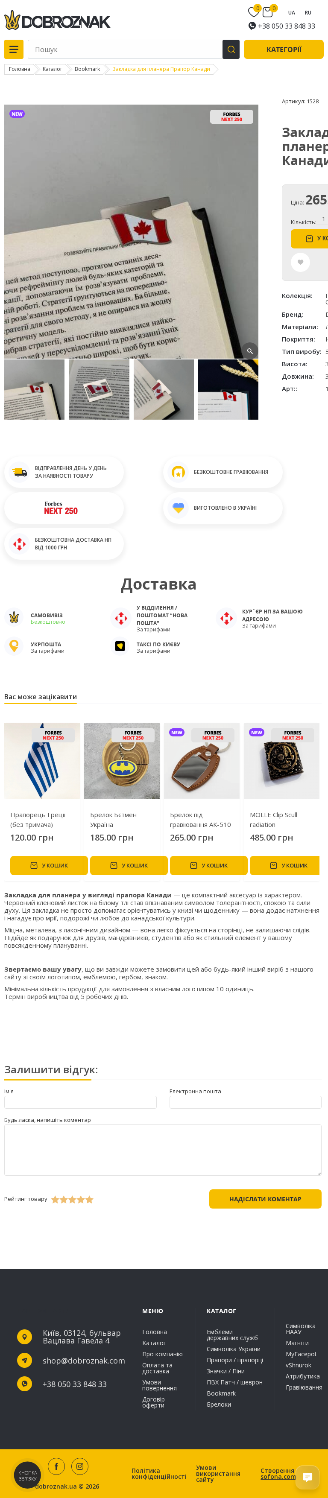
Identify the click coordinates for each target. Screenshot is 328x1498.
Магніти (297, 1343)
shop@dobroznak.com (84, 1360)
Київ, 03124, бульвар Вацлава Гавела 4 (82, 1336)
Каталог (154, 1343)
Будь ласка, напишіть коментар (47, 1120)
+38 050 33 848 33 (286, 26)
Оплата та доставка (157, 1368)
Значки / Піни (226, 1371)
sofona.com (278, 1476)
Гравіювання (304, 1386)
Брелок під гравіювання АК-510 (200, 819)
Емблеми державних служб (232, 1335)
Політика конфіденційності (159, 1474)
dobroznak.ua (56, 1486)
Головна (154, 1332)
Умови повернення (159, 1385)
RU (308, 12)
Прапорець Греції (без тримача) (38, 819)
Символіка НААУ (301, 1329)
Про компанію (162, 1354)
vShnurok (298, 1365)
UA (291, 12)
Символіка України (234, 1349)
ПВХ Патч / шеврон (235, 1382)
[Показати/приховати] (255, 12)
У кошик (55, 865)
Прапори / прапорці (235, 1360)
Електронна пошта (195, 1091)
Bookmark (221, 1393)
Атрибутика (303, 1376)
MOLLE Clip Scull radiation (273, 819)
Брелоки (219, 1403)
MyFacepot (301, 1354)
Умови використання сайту (218, 1474)
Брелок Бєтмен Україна (113, 819)
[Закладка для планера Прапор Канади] (131, 356)
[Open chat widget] (307, 1477)
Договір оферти (153, 1401)
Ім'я (9, 1091)
